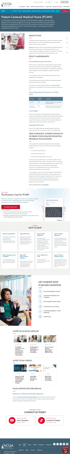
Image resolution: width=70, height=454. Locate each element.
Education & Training (57, 6)
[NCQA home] (6, 5)
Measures (53, 11)
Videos (29, 444)
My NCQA (57, 85)
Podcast (35, 444)
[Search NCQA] (67, 2)
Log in (57, 2)
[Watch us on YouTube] (67, 444)
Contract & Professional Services (37, 6)
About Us (21, 450)
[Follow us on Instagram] (57, 444)
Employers (41, 444)
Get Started (65, 11)
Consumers (48, 444)
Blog (20, 444)
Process (19, 11)
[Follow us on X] (61, 444)
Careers (33, 450)
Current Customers (46, 11)
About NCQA (66, 6)
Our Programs (22, 6)
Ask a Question (23, 420)
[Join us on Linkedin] (64, 444)
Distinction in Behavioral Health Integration (27, 397)
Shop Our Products (39, 2)
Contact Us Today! (53, 420)
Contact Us (49, 2)
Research (31, 47)
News (27, 450)
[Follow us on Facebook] (54, 444)
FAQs (57, 11)
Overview (15, 11)
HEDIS (27, 6)
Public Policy (24, 444)
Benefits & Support (26, 11)
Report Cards (49, 6)
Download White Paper (10, 207)
